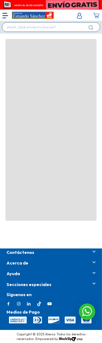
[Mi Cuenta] (79, 15)
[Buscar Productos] (92, 27)
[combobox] (51, 27)
